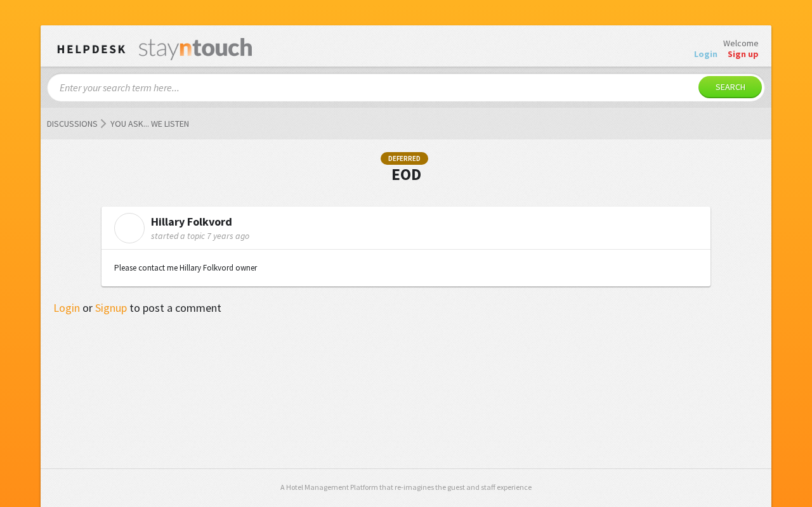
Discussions (72, 123)
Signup (111, 307)
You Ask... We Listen (149, 123)
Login (66, 307)
